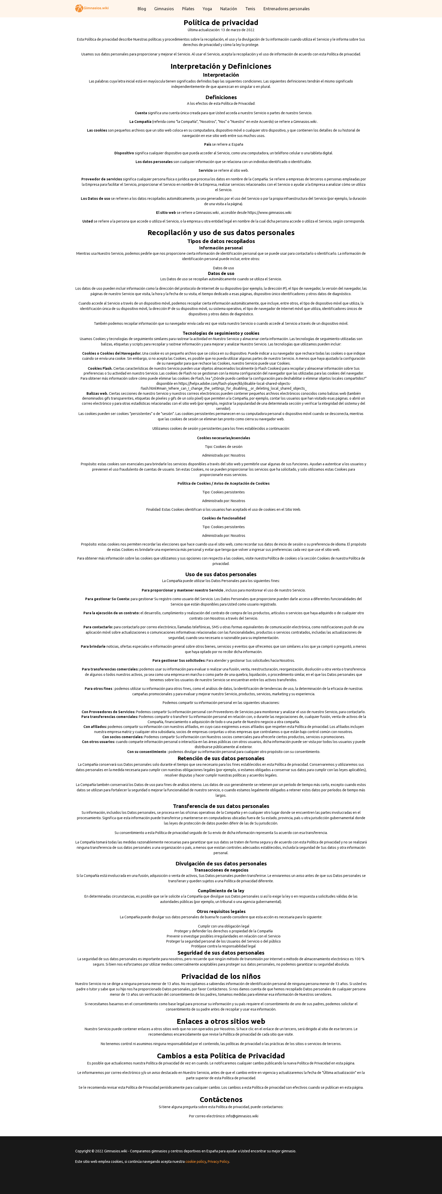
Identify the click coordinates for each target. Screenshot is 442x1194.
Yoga (207, 8)
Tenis (250, 8)
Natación (228, 8)
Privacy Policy (218, 1162)
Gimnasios (164, 8)
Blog (142, 8)
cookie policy (195, 1162)
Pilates (188, 8)
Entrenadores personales (286, 8)
